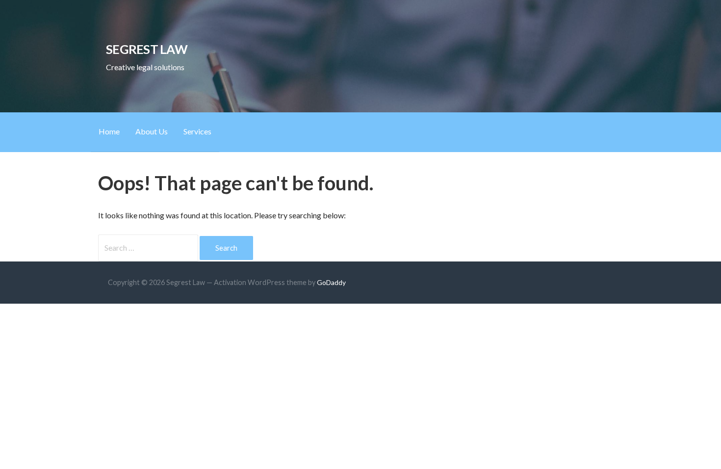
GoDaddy (331, 282)
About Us (151, 131)
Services (197, 131)
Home (109, 131)
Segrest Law (146, 49)
